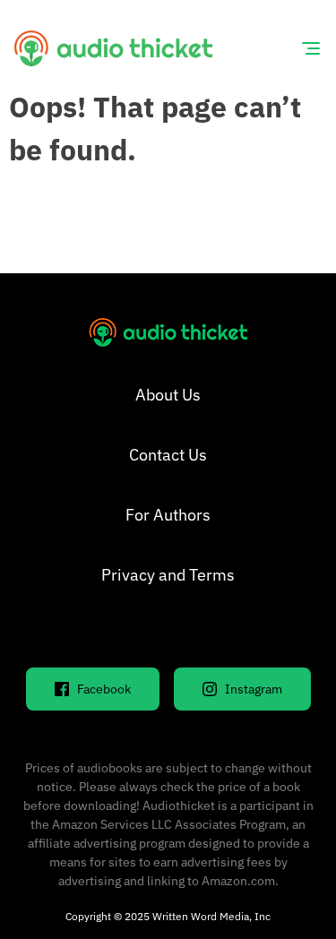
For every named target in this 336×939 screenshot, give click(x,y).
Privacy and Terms (168, 574)
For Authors (168, 514)
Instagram (253, 689)
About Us (168, 394)
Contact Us (168, 454)
